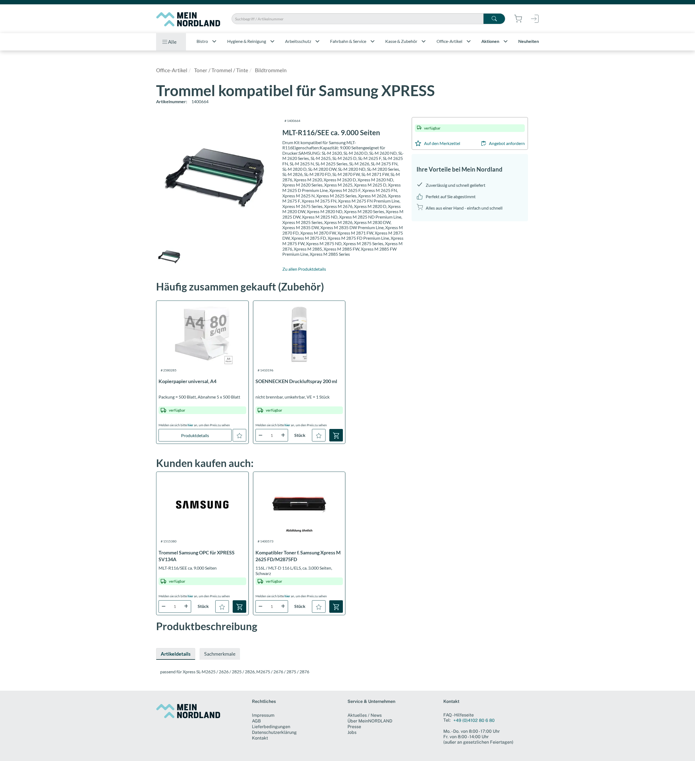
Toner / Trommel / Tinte (221, 70)
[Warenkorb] (336, 435)
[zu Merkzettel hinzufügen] (239, 435)
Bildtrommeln (271, 70)
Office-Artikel (171, 70)
